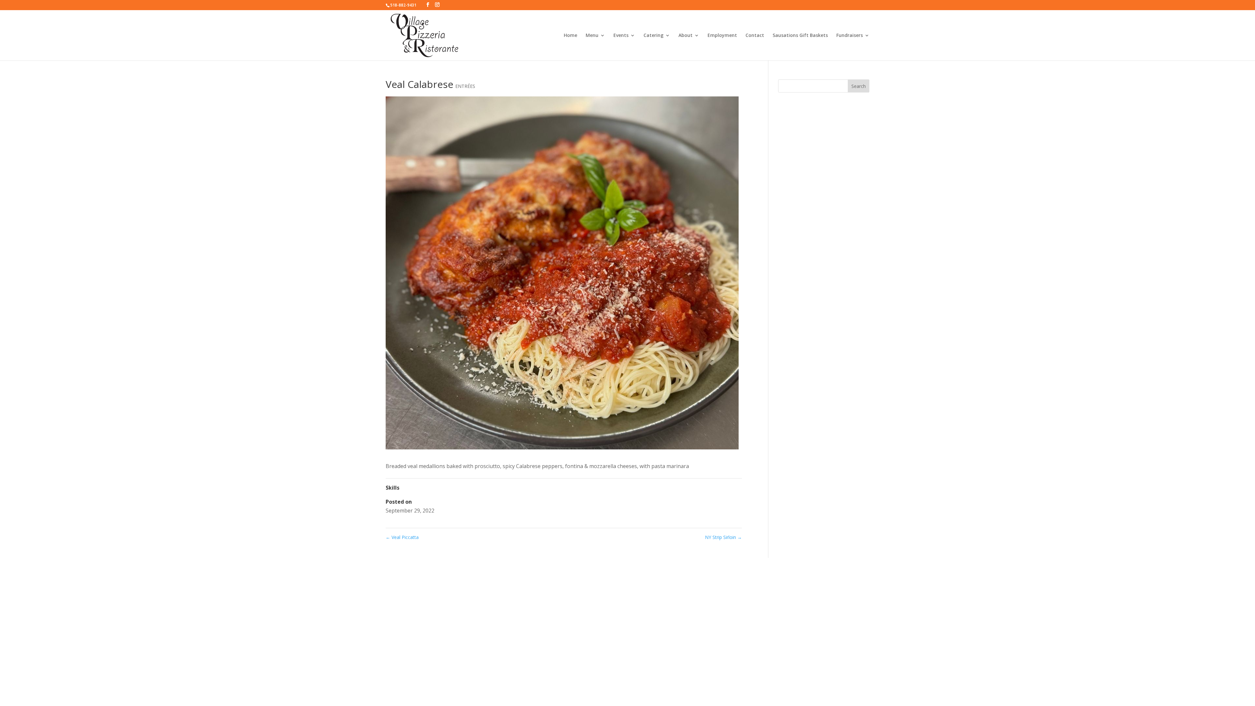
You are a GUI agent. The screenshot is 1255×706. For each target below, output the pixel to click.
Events (620, 35)
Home (570, 35)
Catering (653, 35)
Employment (722, 35)
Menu (592, 35)
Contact (754, 35)
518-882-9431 (403, 5)
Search (858, 86)
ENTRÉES (465, 86)
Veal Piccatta (402, 537)
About (685, 35)
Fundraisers (849, 35)
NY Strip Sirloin (723, 537)
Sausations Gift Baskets (800, 35)
